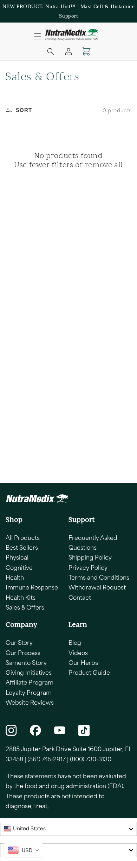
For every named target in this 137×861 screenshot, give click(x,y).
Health (15, 577)
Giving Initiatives (29, 672)
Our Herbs (83, 662)
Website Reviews (30, 702)
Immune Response (32, 587)
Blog (74, 642)
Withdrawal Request (97, 587)
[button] (37, 36)
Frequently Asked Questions (92, 542)
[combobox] (68, 829)
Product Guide (89, 672)
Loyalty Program (29, 692)
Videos (78, 652)
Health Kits (20, 597)
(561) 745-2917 (46, 759)
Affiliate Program (29, 682)
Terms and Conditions (98, 577)
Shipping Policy (90, 557)
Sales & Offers (25, 607)
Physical (17, 557)
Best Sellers (22, 547)
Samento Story (26, 662)
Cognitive (19, 567)
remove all (104, 164)
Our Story (19, 642)
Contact (79, 597)
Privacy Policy (87, 567)
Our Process (23, 652)
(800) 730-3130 (90, 759)
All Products (23, 537)
